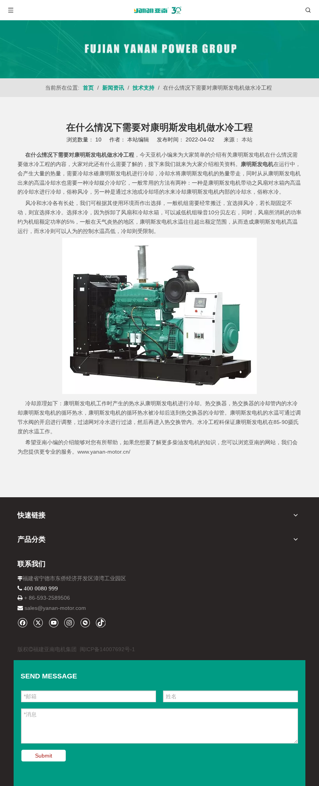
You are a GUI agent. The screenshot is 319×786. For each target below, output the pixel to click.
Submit (43, 755)
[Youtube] (53, 622)
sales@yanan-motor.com (55, 608)
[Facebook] (22, 622)
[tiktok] (100, 622)
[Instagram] (69, 622)
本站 (247, 139)
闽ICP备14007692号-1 (107, 649)
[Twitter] (38, 622)
